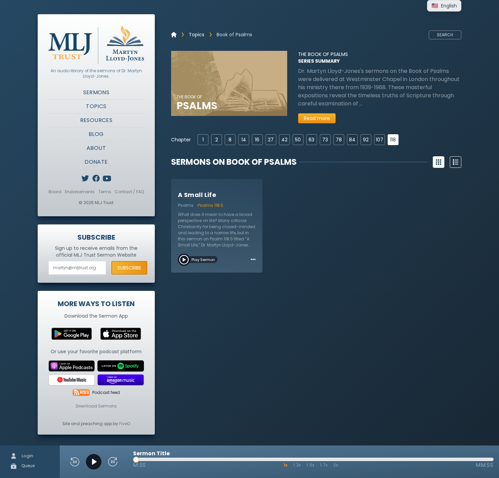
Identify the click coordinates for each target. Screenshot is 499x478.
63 (311, 139)
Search (445, 35)
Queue (27, 466)
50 (298, 139)
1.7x (324, 465)
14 (243, 139)
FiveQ (124, 423)
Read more (317, 118)
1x (285, 465)
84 (352, 139)
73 (325, 139)
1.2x (297, 465)
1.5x (311, 465)
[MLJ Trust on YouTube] (106, 178)
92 (366, 139)
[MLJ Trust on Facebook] (96, 178)
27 (271, 139)
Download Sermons (96, 406)
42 (284, 139)
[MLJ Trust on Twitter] (85, 178)
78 (339, 139)
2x (335, 465)
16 (257, 139)
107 (379, 139)
